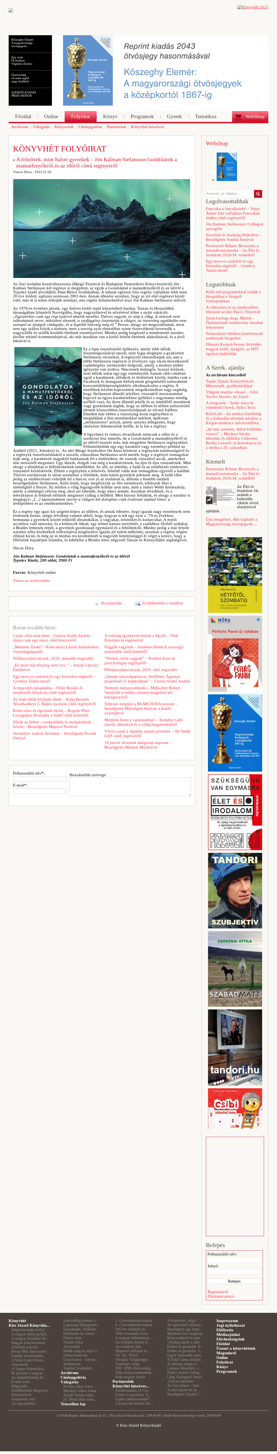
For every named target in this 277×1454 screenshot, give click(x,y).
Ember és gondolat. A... (133, 1395)
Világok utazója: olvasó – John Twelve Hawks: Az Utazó (232, 394)
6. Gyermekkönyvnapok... (135, 1325)
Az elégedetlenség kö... (29, 1377)
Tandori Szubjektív (78, 1368)
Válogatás (69, 1382)
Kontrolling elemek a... (81, 1321)
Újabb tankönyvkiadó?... (134, 1399)
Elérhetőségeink (230, 1339)
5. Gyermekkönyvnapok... (135, 1321)
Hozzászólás (111, 603)
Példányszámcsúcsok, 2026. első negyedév (140, 670)
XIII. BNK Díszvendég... (134, 1368)
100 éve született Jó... (131, 1329)
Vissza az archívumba (31, 580)
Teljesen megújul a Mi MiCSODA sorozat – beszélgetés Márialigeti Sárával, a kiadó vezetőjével (140, 708)
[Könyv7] (11, 11)
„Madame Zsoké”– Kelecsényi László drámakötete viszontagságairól (56, 649)
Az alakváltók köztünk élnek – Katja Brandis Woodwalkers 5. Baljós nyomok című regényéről (54, 701)
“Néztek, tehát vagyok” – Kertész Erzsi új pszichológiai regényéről (139, 660)
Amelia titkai (73, 1342)
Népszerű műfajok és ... (133, 1351)
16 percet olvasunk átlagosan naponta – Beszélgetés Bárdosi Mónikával (138, 744)
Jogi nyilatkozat (230, 1325)
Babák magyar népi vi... (81, 1351)
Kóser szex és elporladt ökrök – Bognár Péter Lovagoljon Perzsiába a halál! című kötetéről (51, 712)
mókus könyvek (75, 1355)
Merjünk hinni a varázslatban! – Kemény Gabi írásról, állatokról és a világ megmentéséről (143, 722)
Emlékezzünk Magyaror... (31, 1390)
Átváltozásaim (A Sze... (133, 1390)
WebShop (255, 116)
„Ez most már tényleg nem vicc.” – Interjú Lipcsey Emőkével (56, 667)
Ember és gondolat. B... (185, 1347)
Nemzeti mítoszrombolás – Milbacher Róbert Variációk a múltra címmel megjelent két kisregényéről (142, 692)
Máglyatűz (19, 1386)
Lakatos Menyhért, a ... (185, 1368)
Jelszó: (213, 1266)
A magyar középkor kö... (30, 1338)
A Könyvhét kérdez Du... (134, 1403)
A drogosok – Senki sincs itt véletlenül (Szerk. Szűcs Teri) (230, 405)
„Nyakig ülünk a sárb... (185, 1342)
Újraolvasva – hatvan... (81, 1360)
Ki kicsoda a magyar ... (29, 1373)
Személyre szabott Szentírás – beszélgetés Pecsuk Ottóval (54, 735)
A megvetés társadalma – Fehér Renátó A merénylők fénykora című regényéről (47, 690)
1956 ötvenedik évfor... (133, 1334)
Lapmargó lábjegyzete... (81, 1325)
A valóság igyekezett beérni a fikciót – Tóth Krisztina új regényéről (141, 637)
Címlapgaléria (73, 1377)
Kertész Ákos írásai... (79, 1386)
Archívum (69, 1373)
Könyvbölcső (21, 1395)
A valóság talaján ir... (183, 1364)
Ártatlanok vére (23, 1399)
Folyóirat (224, 1362)
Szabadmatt (72, 1364)
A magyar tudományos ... (134, 1338)
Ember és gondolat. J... (185, 1351)
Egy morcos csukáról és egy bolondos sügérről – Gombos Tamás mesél (54, 678)
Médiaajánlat (228, 1334)
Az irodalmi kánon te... (133, 1342)
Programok (226, 1371)
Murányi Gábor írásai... (81, 1391)
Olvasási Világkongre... (133, 1360)
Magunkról (226, 1353)
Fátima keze (72, 1338)
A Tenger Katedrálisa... (29, 1369)
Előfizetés (224, 1330)
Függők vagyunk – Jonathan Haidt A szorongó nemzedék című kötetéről (143, 649)
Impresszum (227, 1321)
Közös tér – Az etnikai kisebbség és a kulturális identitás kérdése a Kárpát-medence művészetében (233, 418)
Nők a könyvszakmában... (135, 1373)
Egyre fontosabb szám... (185, 1355)
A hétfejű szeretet (24, 1347)
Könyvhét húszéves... (131, 1386)
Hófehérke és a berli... (80, 1334)
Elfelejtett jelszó (220, 1296)
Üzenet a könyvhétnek (235, 1348)
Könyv (222, 1367)
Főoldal (223, 1344)
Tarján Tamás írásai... (79, 1395)
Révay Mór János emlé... (30, 1351)
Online (222, 1357)
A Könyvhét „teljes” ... (184, 1321)
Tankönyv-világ (127, 1364)
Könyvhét (17, 1321)
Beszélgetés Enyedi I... (184, 1394)
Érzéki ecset (20, 1382)
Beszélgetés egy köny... (185, 1329)
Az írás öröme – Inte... (184, 1386)
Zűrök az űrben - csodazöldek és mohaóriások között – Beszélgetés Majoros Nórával (52, 724)
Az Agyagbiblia (23, 1403)
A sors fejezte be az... (183, 1390)
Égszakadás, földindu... (81, 1329)
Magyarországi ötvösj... (29, 1330)
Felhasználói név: (222, 1254)
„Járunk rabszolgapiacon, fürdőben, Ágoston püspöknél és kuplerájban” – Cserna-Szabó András (147, 678)
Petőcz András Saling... (185, 1373)
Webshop (217, 143)
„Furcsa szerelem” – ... (184, 1381)
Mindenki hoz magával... (186, 1334)
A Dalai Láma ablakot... (185, 1360)
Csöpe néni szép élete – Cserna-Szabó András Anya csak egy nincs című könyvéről (51, 637)
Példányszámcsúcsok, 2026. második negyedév (53, 658)
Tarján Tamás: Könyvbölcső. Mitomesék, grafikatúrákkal (230, 383)
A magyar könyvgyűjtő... (30, 1334)
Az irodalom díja (128, 1347)
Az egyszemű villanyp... (185, 1325)
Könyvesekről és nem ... (185, 1338)
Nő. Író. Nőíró (126, 1355)
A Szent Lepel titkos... (28, 1360)
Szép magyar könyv (130, 1377)
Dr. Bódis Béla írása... (80, 1399)
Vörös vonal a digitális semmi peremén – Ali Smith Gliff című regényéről (147, 733)
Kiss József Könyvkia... (29, 1325)
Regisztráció (217, 1292)
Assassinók (19, 1364)
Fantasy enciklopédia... (29, 1356)
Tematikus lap (73, 1404)
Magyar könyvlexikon (28, 1343)
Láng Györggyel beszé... (186, 1377)
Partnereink (123, 1381)
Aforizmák (71, 1347)
